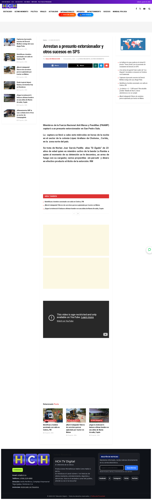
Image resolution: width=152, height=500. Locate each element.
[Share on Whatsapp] (95, 65)
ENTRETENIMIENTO (94, 12)
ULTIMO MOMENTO (21, 12)
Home (45, 40)
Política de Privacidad (98, 496)
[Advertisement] (76, 27)
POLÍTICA (34, 12)
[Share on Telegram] (101, 65)
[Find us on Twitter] (140, 8)
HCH (12, 2)
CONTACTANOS (6, 2)
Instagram (117, 478)
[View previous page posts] (74, 213)
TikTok (126, 478)
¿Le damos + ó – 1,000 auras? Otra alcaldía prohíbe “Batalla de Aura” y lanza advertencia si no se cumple (133, 91)
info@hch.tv (21, 475)
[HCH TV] (31, 459)
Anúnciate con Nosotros (30, 487)
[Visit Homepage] (9, 6)
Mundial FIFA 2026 (120, 12)
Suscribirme (131, 468)
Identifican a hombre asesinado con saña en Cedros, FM (64, 202)
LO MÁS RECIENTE (54, 40)
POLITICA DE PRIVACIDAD (45, 2)
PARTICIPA (34, 2)
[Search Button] (149, 9)
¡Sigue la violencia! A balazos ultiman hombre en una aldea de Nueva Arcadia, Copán (74, 209)
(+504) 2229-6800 (26, 478)
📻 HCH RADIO (85, 14)
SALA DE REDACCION (53, 59)
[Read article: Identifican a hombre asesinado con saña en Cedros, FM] (53, 415)
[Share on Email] (106, 65)
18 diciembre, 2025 (69, 59)
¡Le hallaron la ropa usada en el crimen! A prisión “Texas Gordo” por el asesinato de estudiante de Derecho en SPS (133, 64)
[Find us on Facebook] (136, 9)
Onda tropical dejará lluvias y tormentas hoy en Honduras (25, 84)
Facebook (102, 478)
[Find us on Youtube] (144, 9)
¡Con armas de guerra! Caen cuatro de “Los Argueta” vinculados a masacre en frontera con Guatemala (133, 72)
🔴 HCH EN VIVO (67, 14)
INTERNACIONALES (67, 12)
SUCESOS (106, 12)
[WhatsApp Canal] (149, 250)
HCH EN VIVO (19, 2)
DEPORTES (81, 12)
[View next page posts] (78, 213)
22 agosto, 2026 (48, 433)
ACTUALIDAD (53, 12)
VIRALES (43, 12)
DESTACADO (7, 12)
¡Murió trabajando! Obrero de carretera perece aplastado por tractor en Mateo (72, 205)
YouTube (135, 478)
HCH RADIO (27, 2)
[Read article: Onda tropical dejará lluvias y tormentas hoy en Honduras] (9, 85)
